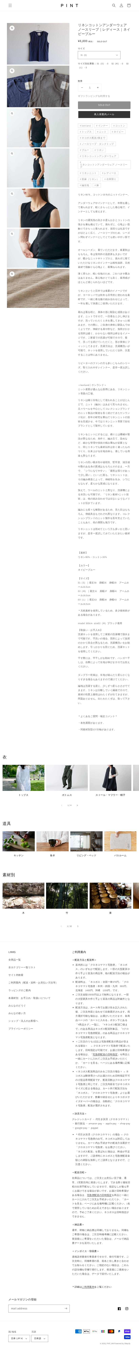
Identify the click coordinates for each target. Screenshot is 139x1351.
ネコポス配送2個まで (93, 138)
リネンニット (89, 173)
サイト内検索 (15, 974)
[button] (10, 5)
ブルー (85, 150)
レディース (110, 173)
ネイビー (119, 132)
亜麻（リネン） (90, 179)
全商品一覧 (14, 959)
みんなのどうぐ (17, 1005)
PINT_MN (110, 1343)
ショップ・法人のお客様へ (23, 1020)
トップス (87, 132)
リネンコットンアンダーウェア (99, 156)
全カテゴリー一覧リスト (22, 967)
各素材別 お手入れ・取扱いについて (29, 997)
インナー (103, 125)
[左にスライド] (62, 805)
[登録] (66, 1308)
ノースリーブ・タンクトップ (98, 144)
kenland (86, 125)
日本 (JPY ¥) (17, 1338)
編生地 (85, 185)
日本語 (37, 1338)
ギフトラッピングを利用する (94, 96)
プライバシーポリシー (20, 1028)
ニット (102, 132)
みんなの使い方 (17, 1013)
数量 (80, 81)
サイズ (81, 48)
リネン (100, 150)
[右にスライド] (77, 805)
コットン (120, 125)
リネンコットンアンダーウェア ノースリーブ (103, 165)
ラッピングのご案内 (19, 990)
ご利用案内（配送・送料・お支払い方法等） (33, 982)
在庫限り (111, 179)
